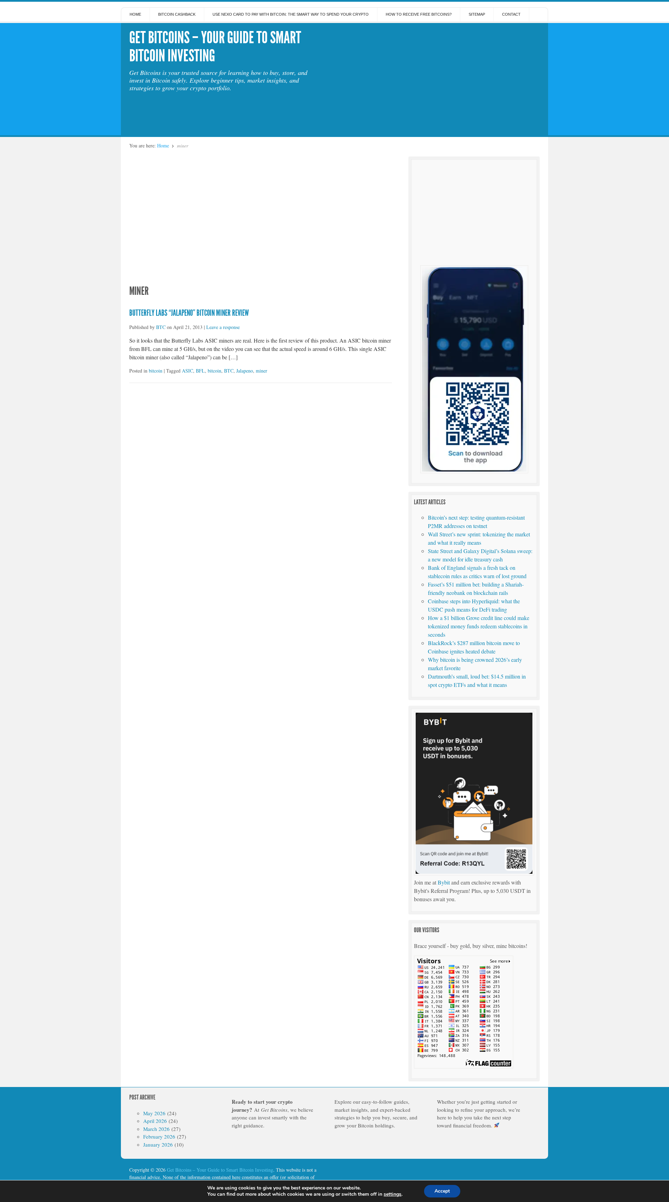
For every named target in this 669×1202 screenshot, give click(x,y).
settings (392, 1194)
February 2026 (159, 1136)
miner (261, 370)
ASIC (187, 370)
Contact (511, 14)
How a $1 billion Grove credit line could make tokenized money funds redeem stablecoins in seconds (478, 626)
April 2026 (155, 1120)
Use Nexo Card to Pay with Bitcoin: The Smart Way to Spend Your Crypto (291, 14)
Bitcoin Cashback (176, 14)
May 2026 (154, 1113)
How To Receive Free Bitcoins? (419, 14)
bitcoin (155, 370)
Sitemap (477, 14)
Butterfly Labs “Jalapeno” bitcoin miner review (189, 313)
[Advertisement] (437, 77)
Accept (442, 1191)
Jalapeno (244, 370)
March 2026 (156, 1128)
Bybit (444, 882)
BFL (200, 370)
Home (135, 14)
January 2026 (158, 1144)
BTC (161, 327)
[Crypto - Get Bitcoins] (474, 471)
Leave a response (223, 327)
